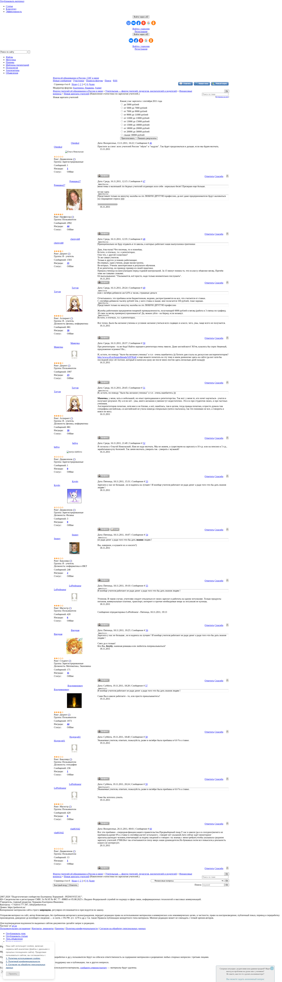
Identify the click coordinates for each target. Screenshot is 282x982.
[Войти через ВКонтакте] (133, 23)
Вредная (75, 630)
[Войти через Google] (148, 23)
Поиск (108, 80)
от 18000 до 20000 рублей (137, 128)
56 (147, 630)
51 (144, 388)
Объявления (12, 73)
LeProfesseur (75, 585)
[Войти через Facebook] (138, 23)
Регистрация (141, 31)
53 (147, 481)
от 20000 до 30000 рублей (137, 131)
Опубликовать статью (17, 936)
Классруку (11, 9)
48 (144, 239)
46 (151, 143)
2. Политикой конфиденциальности (23, 961)
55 (147, 585)
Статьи (9, 6)
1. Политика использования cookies (23, 958)
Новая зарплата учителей (76, 93)
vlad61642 (75, 829)
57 (146, 685)
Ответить (209, 176)
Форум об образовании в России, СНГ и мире (76, 78)
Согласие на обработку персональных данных (122, 928)
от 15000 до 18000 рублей (137, 125)
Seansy (75, 534)
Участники (78, 80)
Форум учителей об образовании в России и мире (78, 91)
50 (144, 343)
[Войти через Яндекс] (143, 23)
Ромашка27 (75, 181)
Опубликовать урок (16, 933)
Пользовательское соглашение (15, 928)
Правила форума (94, 80)
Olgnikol (75, 143)
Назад (75, 84)
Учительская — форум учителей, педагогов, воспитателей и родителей (141, 91)
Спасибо (219, 176)
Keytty (75, 481)
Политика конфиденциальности (82, 928)
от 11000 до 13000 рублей (136, 118)
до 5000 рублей (131, 104)
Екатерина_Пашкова (83, 88)
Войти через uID (141, 17)
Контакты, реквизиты (43, 928)
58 (146, 737)
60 (151, 829)
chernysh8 (75, 239)
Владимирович (75, 685)
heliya (75, 443)
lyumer (98, 88)
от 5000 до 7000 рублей (135, 108)
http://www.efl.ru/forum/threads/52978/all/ (117, 357)
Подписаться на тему (222, 97)
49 (144, 288)
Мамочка (75, 343)
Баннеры (59, 928)
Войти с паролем (141, 29)
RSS (115, 80)
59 (146, 784)
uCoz (14, 926)
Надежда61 (75, 737)
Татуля (75, 288)
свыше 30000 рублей (134, 135)
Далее (92, 84)
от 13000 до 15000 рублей (137, 121)
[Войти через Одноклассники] (153, 23)
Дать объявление (14, 939)
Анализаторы (12, 70)
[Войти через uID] (128, 23)
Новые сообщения (62, 80)
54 (147, 534)
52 (144, 443)
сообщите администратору (93, 967)
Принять (13, 974)
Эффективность (14, 11)
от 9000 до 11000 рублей (136, 114)
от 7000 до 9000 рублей (135, 111)
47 (144, 181)
